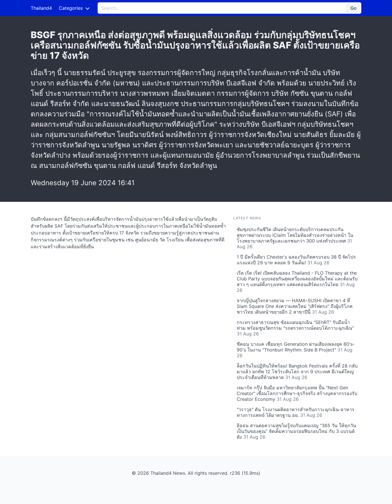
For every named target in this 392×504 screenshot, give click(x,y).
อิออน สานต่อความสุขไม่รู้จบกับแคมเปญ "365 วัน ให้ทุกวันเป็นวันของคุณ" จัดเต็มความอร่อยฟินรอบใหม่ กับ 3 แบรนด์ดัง (296, 431)
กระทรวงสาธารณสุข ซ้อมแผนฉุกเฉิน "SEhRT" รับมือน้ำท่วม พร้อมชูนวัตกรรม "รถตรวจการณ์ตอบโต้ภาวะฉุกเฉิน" (295, 328)
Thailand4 (41, 8)
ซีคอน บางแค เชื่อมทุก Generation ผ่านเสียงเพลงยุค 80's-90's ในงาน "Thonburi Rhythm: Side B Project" (296, 349)
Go (353, 8)
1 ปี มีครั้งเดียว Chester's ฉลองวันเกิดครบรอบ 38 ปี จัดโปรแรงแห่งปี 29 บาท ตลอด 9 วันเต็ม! (296, 259)
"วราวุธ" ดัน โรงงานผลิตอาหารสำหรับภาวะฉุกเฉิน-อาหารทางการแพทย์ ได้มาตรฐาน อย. (295, 412)
